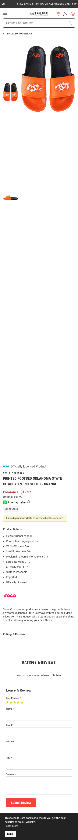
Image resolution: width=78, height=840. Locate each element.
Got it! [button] (10, 834)
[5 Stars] (22, 702)
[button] (58, 14)
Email (9, 725)
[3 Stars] (15, 702)
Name (9, 709)
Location (10, 741)
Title (8, 758)
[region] (39, 579)
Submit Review (21, 803)
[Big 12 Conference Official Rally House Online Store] (39, 14)
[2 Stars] (11, 702)
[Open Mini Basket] (72, 13)
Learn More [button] (11, 825)
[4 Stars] (18, 702)
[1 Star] (8, 702)
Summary (11, 774)
